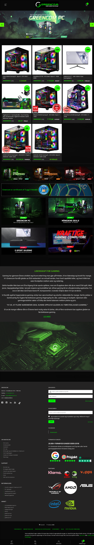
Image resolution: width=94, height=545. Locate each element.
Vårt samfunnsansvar (9, 477)
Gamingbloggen (7, 453)
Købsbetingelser (28, 529)
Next (92, 25)
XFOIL (6, 511)
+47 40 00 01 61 (10, 393)
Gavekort (5, 447)
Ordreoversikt (6, 445)
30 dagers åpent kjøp (8, 469)
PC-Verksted (8, 489)
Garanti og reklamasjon (9, 471)
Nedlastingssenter (9, 495)
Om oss (5, 449)
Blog (62, 529)
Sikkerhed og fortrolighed (42, 529)
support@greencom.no (11, 395)
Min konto (6, 443)
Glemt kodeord (89, 401)
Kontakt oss (6, 467)
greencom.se (8, 513)
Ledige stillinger (9, 509)
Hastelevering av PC (10, 491)
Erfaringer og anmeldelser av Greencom (13, 451)
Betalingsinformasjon (10, 493)
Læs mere (90, 422)
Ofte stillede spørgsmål (73, 529)
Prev (2, 25)
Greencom (53, 432)
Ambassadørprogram (10, 505)
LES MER (47, 316)
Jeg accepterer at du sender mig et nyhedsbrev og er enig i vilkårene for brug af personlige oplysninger (68, 417)
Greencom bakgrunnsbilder (10, 455)
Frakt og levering (7, 473)
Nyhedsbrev (55, 529)
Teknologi (5, 457)
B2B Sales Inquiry (9, 507)
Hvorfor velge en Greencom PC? (13, 487)
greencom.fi (8, 517)
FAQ (4, 475)
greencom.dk (8, 515)
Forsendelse (18, 529)
